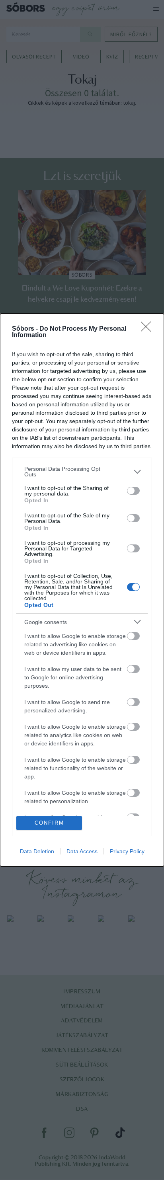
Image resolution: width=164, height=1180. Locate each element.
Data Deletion (37, 851)
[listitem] (82, 471)
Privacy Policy (127, 851)
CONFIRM (49, 823)
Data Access (82, 851)
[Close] (148, 329)
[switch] (133, 491)
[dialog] (82, 590)
